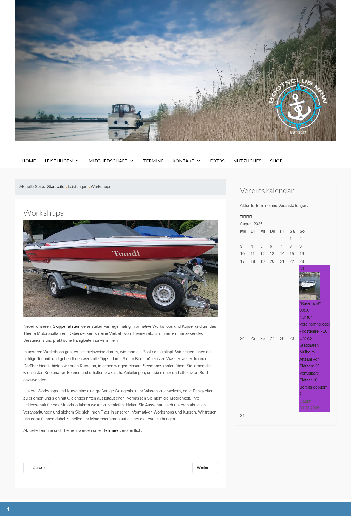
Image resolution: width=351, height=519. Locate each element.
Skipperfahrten (66, 326)
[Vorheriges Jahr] (241, 217)
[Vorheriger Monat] (244, 217)
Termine (110, 430)
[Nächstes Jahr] (247, 217)
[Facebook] (8, 509)
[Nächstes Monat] (250, 217)
